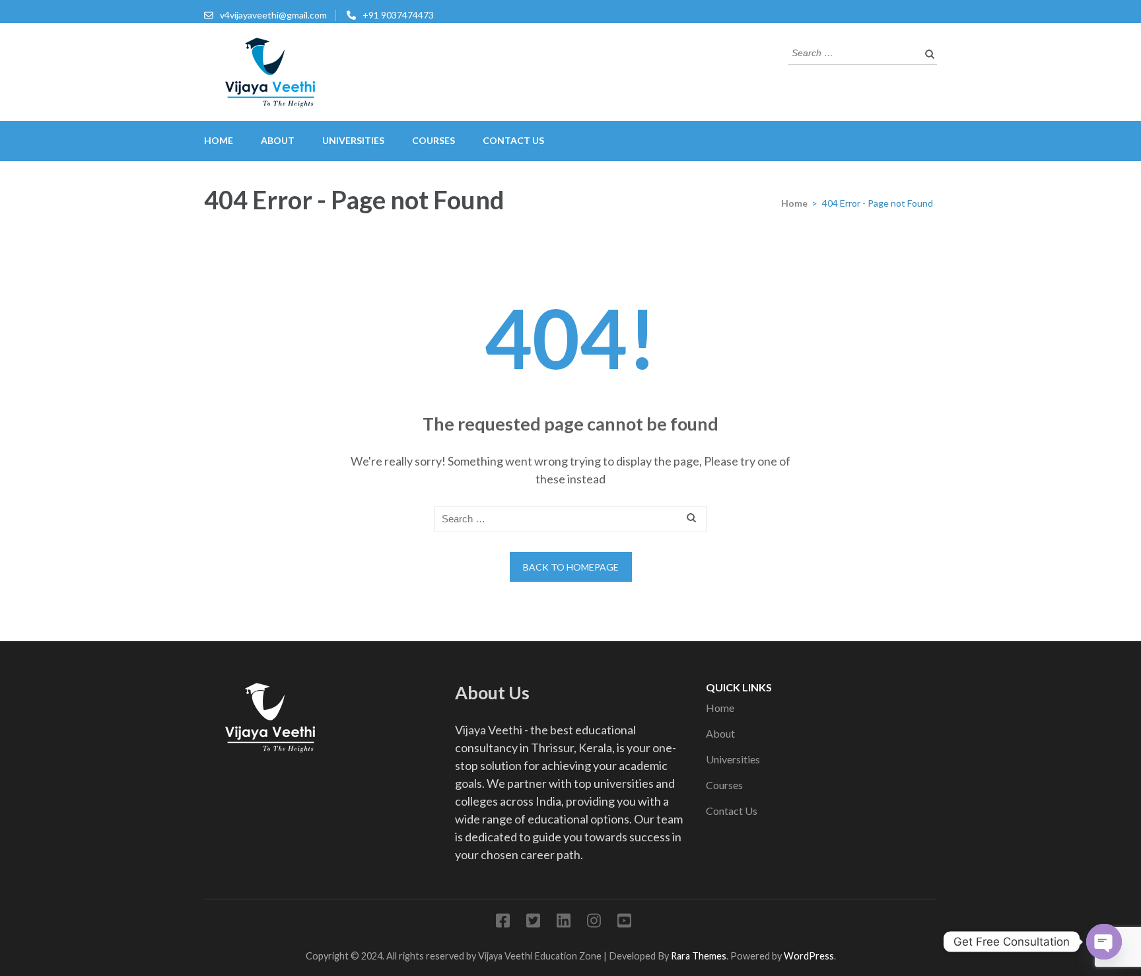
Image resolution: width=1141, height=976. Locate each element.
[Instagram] (594, 922)
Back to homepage (571, 567)
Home (218, 140)
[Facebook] (503, 922)
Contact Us (513, 140)
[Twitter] (533, 922)
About (277, 140)
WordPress (809, 955)
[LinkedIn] (563, 922)
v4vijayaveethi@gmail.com (273, 14)
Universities (353, 140)
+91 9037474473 (398, 14)
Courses (433, 140)
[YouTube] (624, 922)
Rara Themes (698, 955)
